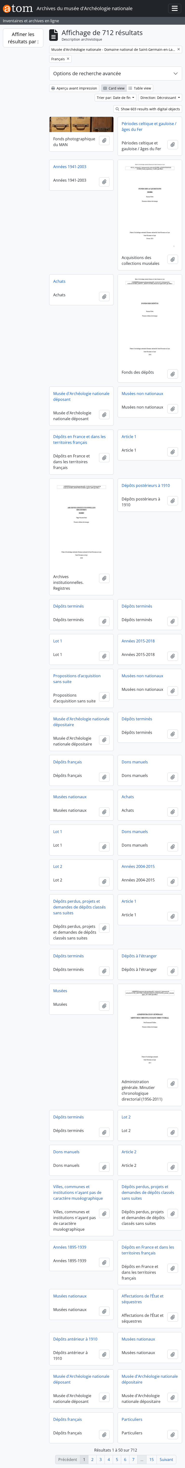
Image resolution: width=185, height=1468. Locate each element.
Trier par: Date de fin (114, 97)
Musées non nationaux (142, 393)
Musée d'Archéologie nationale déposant (81, 396)
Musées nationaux (69, 796)
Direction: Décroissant (158, 97)
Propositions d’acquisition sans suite (77, 678)
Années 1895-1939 (69, 1247)
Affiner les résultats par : (23, 38)
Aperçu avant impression (76, 88)
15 (151, 1459)
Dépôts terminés (68, 606)
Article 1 (129, 436)
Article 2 (129, 1152)
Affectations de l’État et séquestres (143, 1298)
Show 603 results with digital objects (150, 109)
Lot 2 (57, 866)
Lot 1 (57, 641)
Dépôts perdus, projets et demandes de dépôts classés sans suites (79, 907)
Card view (116, 88)
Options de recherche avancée (87, 73)
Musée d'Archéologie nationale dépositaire (81, 721)
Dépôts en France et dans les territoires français (79, 439)
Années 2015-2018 (138, 641)
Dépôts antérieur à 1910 (75, 1339)
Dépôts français (67, 762)
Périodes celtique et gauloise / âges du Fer (149, 126)
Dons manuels (135, 762)
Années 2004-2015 (138, 866)
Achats (59, 281)
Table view (142, 88)
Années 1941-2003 (69, 166)
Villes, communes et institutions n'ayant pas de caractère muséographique (78, 1192)
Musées (60, 990)
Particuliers (132, 1419)
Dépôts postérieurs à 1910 (146, 485)
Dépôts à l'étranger (139, 956)
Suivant (166, 1459)
